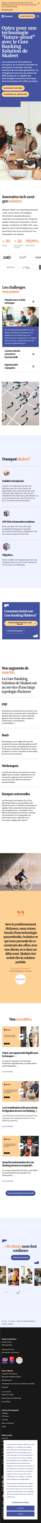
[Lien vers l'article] (20, 1036)
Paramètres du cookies (20, 1502)
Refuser (20, 1514)
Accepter (20, 1508)
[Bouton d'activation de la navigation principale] (37, 16)
